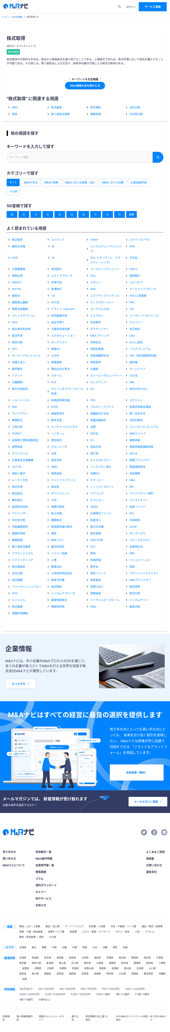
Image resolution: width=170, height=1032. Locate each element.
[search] (119, 6)
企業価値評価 (139, 182)
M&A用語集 (17, 17)
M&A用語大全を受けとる (85, 85)
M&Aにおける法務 (113, 182)
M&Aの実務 (51, 182)
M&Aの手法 (13, 52)
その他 (13, 191)
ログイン (130, 6)
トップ (4, 17)
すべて (13, 182)
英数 (131, 214)
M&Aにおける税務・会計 (80, 182)
